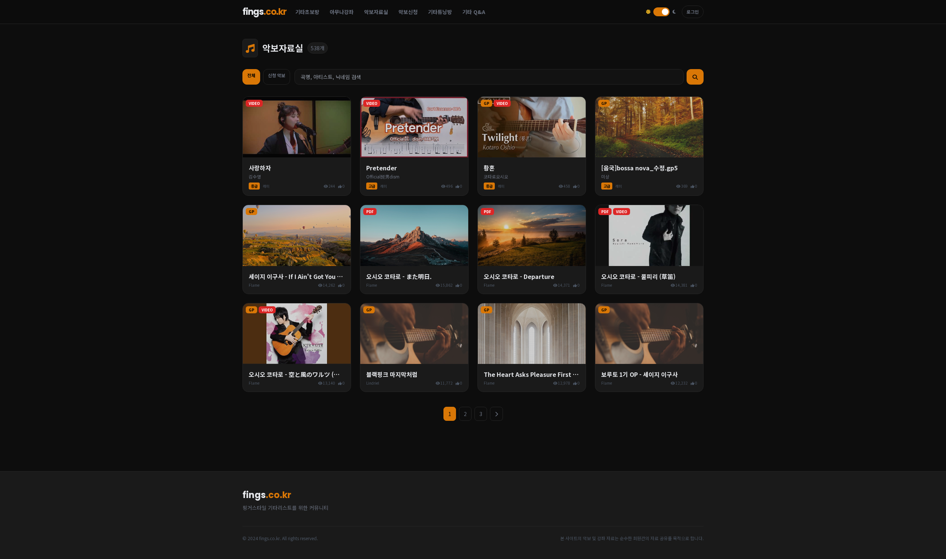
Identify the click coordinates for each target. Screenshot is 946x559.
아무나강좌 (342, 12)
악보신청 (408, 12)
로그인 (693, 11)
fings (264, 12)
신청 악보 (276, 75)
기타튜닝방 (440, 12)
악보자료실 (376, 12)
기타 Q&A (473, 12)
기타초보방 (307, 12)
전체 (251, 75)
